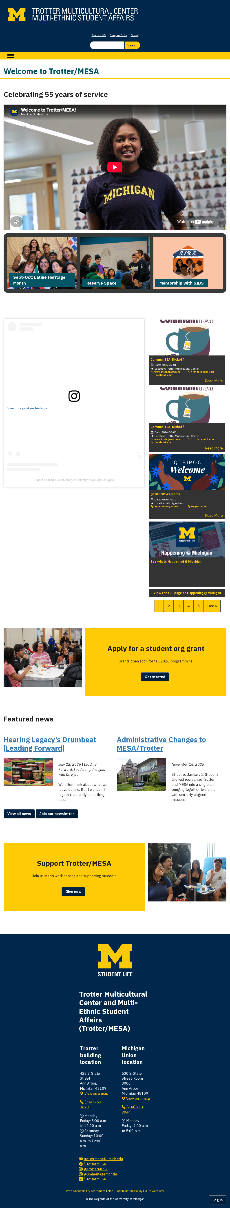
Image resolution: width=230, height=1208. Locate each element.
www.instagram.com (167, 371)
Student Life (99, 35)
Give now (73, 891)
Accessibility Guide (166, 506)
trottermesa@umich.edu (103, 1159)
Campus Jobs (118, 35)
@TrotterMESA (96, 1169)
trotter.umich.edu (202, 371)
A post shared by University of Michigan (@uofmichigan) (74, 480)
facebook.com (163, 375)
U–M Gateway (154, 1191)
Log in (217, 1200)
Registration (198, 506)
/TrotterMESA (95, 1164)
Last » (212, 606)
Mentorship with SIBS (181, 283)
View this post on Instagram (28, 408)
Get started (155, 677)
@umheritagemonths (101, 1174)
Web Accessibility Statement (85, 1191)
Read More (214, 381)
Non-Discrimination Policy (125, 1191)
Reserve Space (101, 283)
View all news (19, 813)
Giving (135, 35)
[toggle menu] (11, 55)
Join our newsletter (57, 813)
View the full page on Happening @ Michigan (187, 593)
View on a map (96, 1093)
